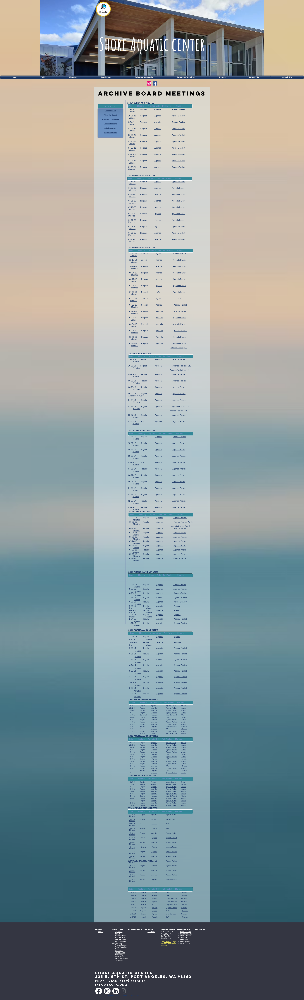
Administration (117, 943)
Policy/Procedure (121, 947)
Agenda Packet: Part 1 (183, 522)
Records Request (121, 958)
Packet (183, 598)
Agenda (158, 359)
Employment (119, 960)
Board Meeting (120, 941)
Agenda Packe (179, 533)
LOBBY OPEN (168, 929)
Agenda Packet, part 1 (182, 366)
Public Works (119, 956)
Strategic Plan (120, 953)
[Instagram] (149, 83)
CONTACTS (199, 929)
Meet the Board (120, 939)
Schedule (167, 942)
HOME (98, 929)
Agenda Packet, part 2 (179, 370)
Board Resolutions (119, 950)
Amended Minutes (136, 396)
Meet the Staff (120, 937)
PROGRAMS (183, 929)
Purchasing (119, 955)
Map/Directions (120, 935)
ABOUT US (117, 929)
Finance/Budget (120, 945)
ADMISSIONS (135, 929)
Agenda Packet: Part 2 (180, 526)
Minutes (136, 362)
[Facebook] (155, 83)
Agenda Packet (179, 359)
